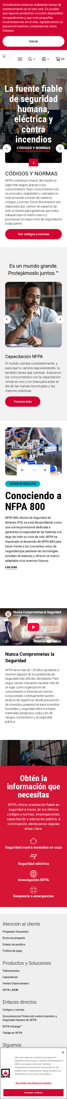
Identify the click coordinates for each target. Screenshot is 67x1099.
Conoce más (23, 401)
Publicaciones (11, 970)
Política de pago (12, 950)
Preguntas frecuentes (16, 931)
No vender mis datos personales (34, 1083)
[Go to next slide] (60, 148)
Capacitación (10, 977)
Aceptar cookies (33, 1092)
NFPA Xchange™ (12, 1026)
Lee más (11, 567)
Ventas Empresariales (16, 983)
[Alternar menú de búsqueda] (32, 59)
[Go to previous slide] (7, 148)
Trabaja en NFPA (12, 1032)
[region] (33, 1073)
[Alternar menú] (20, 59)
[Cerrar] (63, 1052)
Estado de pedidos (14, 944)
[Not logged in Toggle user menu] (45, 59)
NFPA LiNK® (10, 990)
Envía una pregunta (14, 938)
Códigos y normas (13, 1009)
